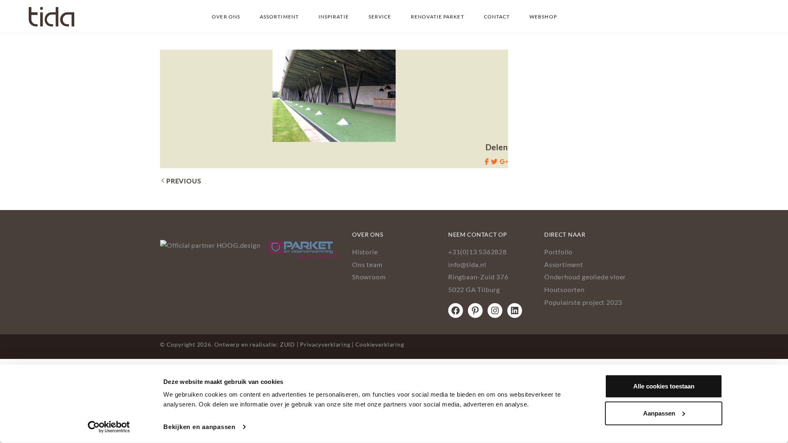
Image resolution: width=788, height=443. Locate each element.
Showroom (368, 277)
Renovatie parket (437, 17)
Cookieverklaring (379, 344)
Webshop (543, 17)
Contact (497, 17)
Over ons (226, 17)
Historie (365, 252)
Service (380, 17)
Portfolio (558, 252)
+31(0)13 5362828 (477, 252)
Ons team (367, 264)
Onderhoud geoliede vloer (585, 277)
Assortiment (279, 17)
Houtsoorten (564, 289)
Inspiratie (333, 17)
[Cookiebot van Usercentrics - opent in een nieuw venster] (109, 427)
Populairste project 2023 (583, 302)
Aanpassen (659, 412)
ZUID (287, 344)
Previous (183, 181)
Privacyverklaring (325, 344)
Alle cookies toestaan (663, 386)
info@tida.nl (467, 264)
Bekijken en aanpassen (199, 426)
